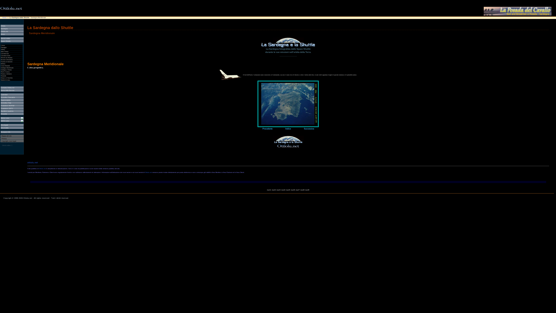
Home (4, 17)
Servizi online (5, 38)
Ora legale (4, 125)
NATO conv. (5, 121)
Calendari (4, 94)
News (3, 34)
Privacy (4, 138)
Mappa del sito (6, 136)
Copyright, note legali (8, 141)
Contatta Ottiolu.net (7, 88)
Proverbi (4, 114)
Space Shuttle (6, 41)
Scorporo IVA (5, 132)
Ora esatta (4, 128)
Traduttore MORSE (7, 106)
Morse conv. (5, 118)
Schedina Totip (6, 103)
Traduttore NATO (7, 108)
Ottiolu (3, 26)
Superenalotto (6, 100)
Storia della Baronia (7, 90)
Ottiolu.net (42, 168)
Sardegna (4, 29)
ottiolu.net (32, 162)
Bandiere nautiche (7, 111)
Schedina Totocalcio (8, 97)
